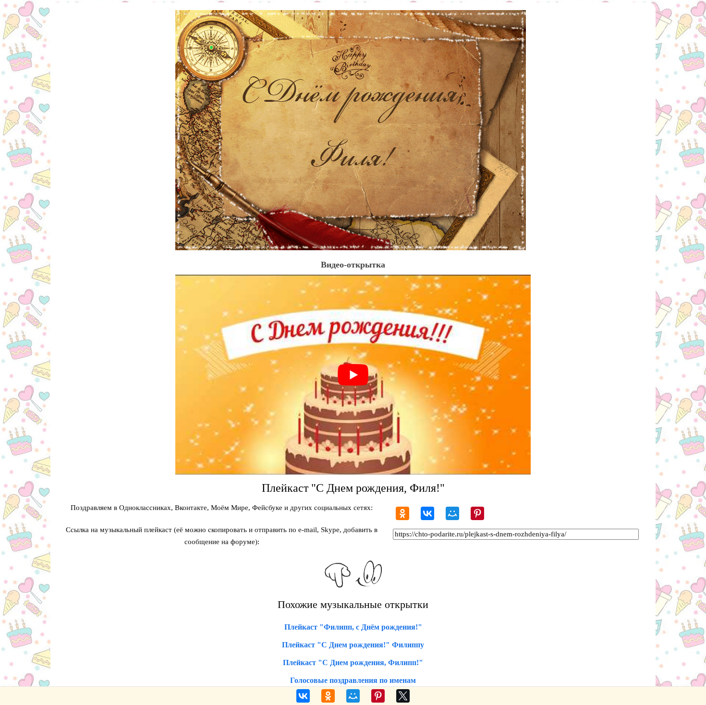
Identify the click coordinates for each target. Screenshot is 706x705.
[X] (402, 696)
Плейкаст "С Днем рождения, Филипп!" (353, 662)
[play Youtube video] (353, 374)
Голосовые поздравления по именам (353, 680)
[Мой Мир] (452, 513)
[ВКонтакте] (427, 513)
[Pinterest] (477, 513)
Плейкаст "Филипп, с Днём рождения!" (353, 627)
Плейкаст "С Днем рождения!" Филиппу (353, 645)
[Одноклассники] (402, 513)
